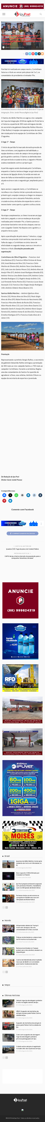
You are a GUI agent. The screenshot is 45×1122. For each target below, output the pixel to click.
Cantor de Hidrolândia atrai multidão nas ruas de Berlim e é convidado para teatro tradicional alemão (29, 962)
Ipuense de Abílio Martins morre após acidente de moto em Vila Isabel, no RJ (29, 863)
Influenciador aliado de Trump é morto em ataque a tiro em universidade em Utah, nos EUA (27, 927)
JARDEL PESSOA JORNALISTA (14, 47)
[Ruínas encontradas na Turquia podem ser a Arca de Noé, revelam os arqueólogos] (8, 951)
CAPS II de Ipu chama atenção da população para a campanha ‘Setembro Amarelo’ (22, 557)
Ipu (23, 32)
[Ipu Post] (22, 14)
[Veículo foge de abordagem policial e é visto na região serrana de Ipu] (8, 1003)
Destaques (8, 32)
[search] (41, 14)
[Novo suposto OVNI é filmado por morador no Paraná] (8, 876)
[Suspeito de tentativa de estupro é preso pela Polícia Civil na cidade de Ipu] (8, 1026)
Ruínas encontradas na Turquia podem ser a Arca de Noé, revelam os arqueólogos (29, 950)
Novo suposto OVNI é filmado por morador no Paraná (27, 874)
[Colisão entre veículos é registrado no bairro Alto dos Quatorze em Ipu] (8, 1049)
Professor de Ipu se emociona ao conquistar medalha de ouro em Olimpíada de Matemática (27, 897)
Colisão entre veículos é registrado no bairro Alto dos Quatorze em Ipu (28, 1047)
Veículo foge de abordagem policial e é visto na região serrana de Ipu (29, 1001)
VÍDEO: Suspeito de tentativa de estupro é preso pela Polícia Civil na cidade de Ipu (28, 1013)
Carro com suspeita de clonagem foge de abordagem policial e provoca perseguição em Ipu (28, 1037)
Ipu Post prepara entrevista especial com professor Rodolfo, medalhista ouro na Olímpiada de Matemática (29, 886)
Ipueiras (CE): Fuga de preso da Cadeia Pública (22, 549)
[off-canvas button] (3, 14)
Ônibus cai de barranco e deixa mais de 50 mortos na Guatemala (28, 938)
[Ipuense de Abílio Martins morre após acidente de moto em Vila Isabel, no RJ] (8, 864)
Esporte (17, 32)
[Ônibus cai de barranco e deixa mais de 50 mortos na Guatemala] (8, 940)
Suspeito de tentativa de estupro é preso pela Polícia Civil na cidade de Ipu (28, 1025)
